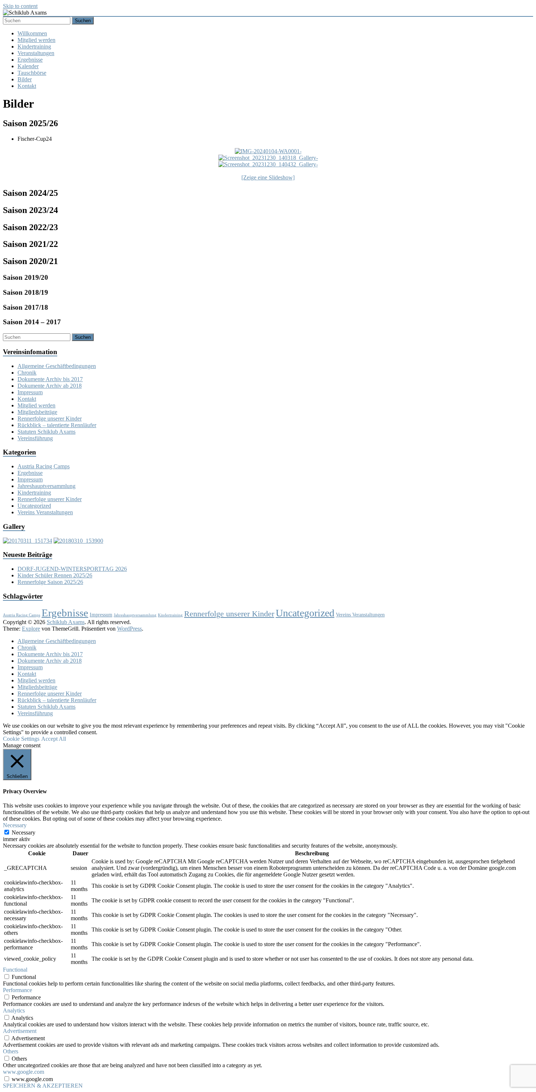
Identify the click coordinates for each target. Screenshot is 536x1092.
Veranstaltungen (36, 53)
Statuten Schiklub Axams (46, 432)
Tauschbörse (32, 73)
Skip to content (20, 6)
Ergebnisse (30, 60)
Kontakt (27, 86)
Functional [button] (15, 970)
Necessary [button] (15, 825)
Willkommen (32, 33)
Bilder (25, 79)
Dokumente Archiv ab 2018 (50, 386)
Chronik (27, 372)
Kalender (28, 66)
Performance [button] (17, 990)
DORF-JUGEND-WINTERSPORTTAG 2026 (72, 569)
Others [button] (10, 1051)
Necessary (23, 832)
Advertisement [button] (19, 1031)
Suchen (83, 20)
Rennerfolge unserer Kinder (50, 418)
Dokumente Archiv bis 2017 (50, 379)
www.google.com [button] (23, 1072)
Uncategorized (34, 506)
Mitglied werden (36, 40)
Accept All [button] (53, 739)
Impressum (30, 392)
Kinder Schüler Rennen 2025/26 (55, 575)
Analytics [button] (14, 1010)
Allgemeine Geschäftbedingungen (57, 366)
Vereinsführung (35, 438)
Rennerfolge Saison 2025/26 (50, 582)
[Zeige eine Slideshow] (268, 177)
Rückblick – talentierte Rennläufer (57, 425)
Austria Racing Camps (44, 466)
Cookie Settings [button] (21, 739)
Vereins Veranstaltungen (45, 512)
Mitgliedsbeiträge (37, 412)
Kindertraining (34, 46)
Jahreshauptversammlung (46, 486)
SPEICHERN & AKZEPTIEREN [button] (43, 1086)
